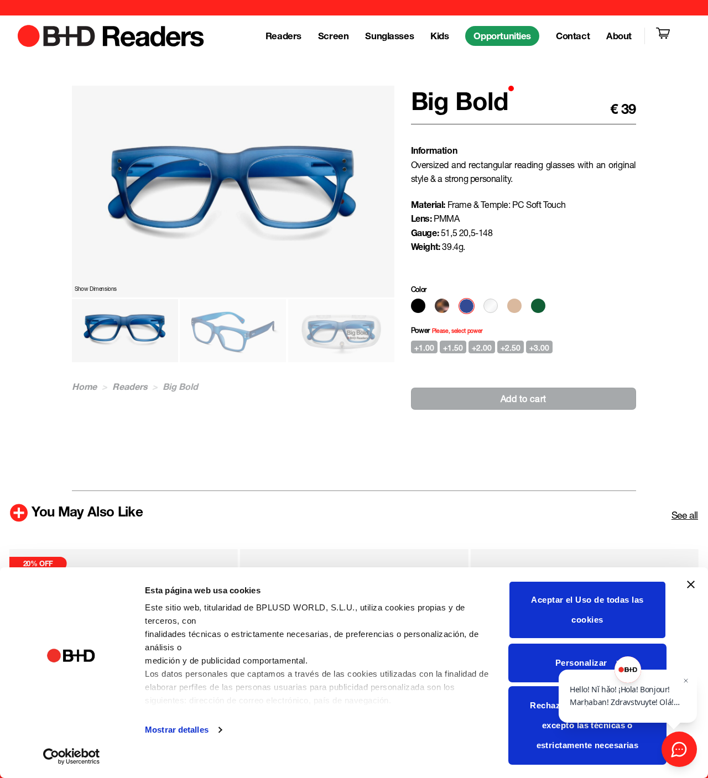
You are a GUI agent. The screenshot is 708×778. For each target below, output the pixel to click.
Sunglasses (389, 35)
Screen (333, 35)
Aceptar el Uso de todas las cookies (587, 609)
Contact (573, 35)
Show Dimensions (96, 288)
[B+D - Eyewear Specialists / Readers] (111, 35)
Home (84, 386)
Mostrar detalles (177, 729)
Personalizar (581, 662)
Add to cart (523, 398)
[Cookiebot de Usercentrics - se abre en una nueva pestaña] (71, 756)
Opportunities (502, 35)
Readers (283, 35)
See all (684, 515)
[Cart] (664, 35)
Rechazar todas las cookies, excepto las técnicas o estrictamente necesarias (587, 725)
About (619, 35)
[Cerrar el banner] (691, 591)
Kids (439, 35)
